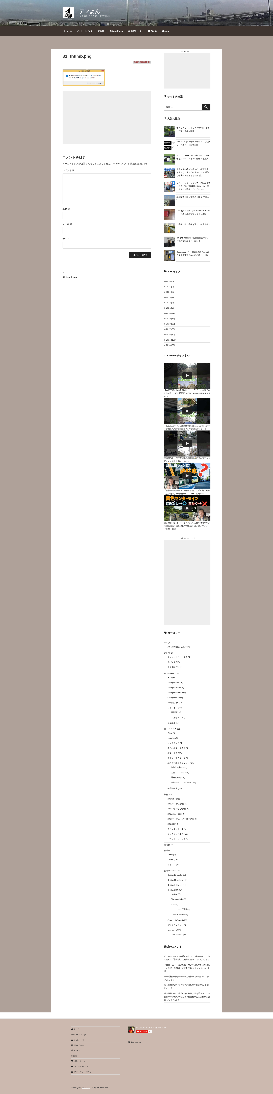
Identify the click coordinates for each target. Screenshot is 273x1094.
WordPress (117, 31)
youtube (171, 738)
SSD (173, 904)
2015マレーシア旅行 (176, 809)
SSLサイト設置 (174, 930)
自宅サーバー (136, 31)
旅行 (102, 31)
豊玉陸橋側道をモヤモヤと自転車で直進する (184, 976)
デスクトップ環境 (179, 909)
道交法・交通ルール (176, 758)
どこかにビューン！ (176, 839)
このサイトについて (82, 1066)
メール (67, 224)
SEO (169, 677)
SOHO (153, 31)
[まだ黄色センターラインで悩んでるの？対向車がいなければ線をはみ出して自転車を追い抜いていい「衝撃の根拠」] (187, 508)
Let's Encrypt (177, 934)
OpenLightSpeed (175, 920)
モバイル (171, 662)
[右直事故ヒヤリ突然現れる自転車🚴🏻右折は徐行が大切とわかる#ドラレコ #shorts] (187, 443)
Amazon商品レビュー (177, 647)
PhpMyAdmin (177, 899)
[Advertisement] (107, 117)
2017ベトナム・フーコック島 (180, 819)
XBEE (170, 854)
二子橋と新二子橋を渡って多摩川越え (193, 224)
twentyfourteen (174, 687)
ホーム (68, 31)
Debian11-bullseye (175, 880)
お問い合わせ (79, 1061)
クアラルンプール (175, 829)
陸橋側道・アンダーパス (182, 782)
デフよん (89, 11)
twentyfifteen (173, 682)
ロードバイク (86, 31)
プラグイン (172, 708)
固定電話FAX (173, 667)
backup (174, 894)
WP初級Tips (172, 702)
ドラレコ (171, 865)
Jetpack (174, 712)
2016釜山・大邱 (174, 814)
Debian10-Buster (175, 875)
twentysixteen (173, 697)
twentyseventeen (175, 692)
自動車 (167, 850)
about (167, 31)
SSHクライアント (175, 925)
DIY (165, 642)
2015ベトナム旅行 (175, 804)
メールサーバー (178, 914)
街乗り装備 (172, 753)
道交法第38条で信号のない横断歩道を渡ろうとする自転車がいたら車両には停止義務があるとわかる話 (193, 172)
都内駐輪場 (172, 788)
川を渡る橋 (176, 777)
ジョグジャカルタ (175, 834)
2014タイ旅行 (173, 799)
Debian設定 (172, 890)
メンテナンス (173, 743)
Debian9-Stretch (174, 885)
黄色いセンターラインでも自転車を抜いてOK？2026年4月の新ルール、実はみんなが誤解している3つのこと (193, 186)
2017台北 (171, 824)
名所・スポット (178, 772)
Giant (169, 733)
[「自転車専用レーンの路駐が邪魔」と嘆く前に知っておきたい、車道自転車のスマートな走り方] (187, 476)
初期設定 (171, 723)
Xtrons (170, 859)
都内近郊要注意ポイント (178, 763)
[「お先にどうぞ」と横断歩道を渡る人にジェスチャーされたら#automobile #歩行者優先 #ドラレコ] (187, 411)
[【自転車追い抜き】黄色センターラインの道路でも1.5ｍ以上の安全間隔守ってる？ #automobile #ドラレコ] (187, 376)
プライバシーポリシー (83, 1072)
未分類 (167, 845)
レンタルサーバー (175, 717)
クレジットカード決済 (177, 657)
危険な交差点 (177, 767)
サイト (66, 239)
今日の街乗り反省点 (176, 748)
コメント (69, 170)
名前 (66, 209)
